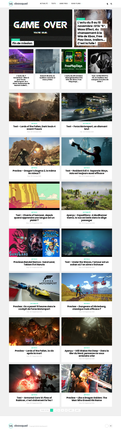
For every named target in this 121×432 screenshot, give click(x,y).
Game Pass (63, 3)
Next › (71, 410)
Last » (78, 410)
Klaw (28, 132)
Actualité (44, 3)
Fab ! (81, 132)
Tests (53, 3)
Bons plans (76, 3)
